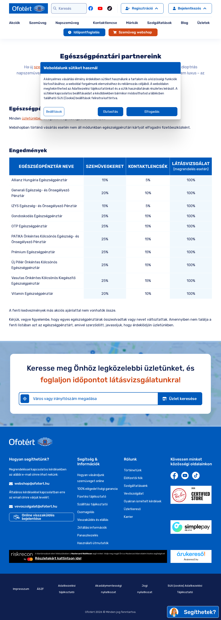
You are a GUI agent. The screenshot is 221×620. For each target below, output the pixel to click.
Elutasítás (110, 112)
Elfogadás (151, 112)
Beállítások (54, 112)
